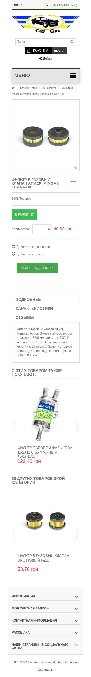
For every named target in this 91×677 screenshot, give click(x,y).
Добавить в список (30, 254)
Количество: (21, 229)
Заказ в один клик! (37, 268)
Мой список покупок (47, 5)
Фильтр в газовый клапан (35, 329)
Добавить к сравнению (33, 247)
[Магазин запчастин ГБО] (46, 24)
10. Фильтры (49, 87)
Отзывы (25, 317)
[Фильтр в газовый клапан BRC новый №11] (45, 522)
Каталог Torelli (28, 87)
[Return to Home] (13, 88)
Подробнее (28, 299)
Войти (47, 58)
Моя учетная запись (30, 608)
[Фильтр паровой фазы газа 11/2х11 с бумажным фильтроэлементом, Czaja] (45, 414)
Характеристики (34, 308)
